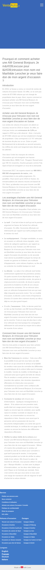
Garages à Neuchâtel (30, 534)
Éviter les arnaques (8, 511)
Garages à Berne (29, 522)
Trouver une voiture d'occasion (11, 522)
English (5, 551)
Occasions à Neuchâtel (9, 534)
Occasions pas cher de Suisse (11, 543)
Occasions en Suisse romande (11, 540)
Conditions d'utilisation (9, 502)
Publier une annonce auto (10, 496)
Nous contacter (7, 499)
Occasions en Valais (8, 537)
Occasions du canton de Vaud (11, 531)
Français (5, 554)
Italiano (5, 559)
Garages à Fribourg (30, 525)
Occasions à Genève (8, 525)
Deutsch (5, 557)
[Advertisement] (22, 26)
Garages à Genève (29, 528)
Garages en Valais (29, 537)
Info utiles (5, 514)
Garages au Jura (29, 531)
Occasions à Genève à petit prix (12, 528)
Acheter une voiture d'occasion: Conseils (15, 505)
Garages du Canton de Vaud (32, 540)
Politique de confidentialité (10, 508)
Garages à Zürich (29, 543)
